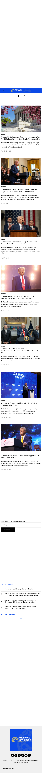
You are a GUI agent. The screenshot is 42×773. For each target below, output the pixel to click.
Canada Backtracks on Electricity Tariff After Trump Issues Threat (19, 404)
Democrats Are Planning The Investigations (19, 589)
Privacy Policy (8, 768)
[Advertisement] (21, 22)
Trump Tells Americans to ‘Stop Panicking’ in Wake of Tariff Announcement (19, 243)
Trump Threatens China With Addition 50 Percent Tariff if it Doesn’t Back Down (17, 297)
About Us (21, 767)
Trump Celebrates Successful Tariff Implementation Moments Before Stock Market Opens (19, 351)
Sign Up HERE (11, 767)
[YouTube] (26, 755)
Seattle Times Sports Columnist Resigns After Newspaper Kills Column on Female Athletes (20, 601)
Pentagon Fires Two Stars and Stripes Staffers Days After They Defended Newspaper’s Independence (22, 594)
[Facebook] (12, 755)
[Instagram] (19, 755)
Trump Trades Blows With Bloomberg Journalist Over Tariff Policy (20, 457)
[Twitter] (15, 755)
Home (3, 767)
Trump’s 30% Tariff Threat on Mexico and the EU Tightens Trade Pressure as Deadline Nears (20, 190)
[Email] (29, 755)
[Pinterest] (22, 755)
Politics (5, 134)
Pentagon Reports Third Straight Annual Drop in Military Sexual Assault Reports (20, 607)
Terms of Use (31, 767)
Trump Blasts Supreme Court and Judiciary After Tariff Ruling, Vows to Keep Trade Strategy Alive (20, 138)
